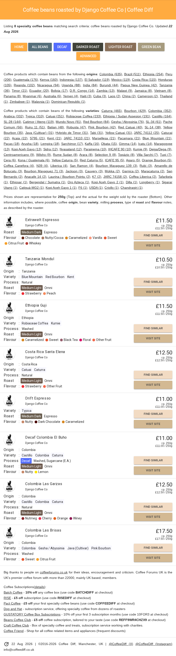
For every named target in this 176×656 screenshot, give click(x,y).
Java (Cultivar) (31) (39, 133)
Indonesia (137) (71, 79)
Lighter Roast (120, 47)
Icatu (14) (145, 144)
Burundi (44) (109, 85)
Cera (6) (10, 160)
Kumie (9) (140, 149)
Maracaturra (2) (153, 171)
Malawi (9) (124, 90)
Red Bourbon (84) (96, 122)
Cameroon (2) (148, 96)
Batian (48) (55, 127)
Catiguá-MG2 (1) (31, 187)
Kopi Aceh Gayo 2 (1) (107, 182)
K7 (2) (96, 176)
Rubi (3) (146, 165)
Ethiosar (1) (18, 182)
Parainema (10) (95, 149)
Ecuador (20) (39, 90)
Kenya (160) (49, 79)
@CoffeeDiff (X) (121, 644)
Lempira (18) (50, 144)
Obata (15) (109, 144)
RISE (7, 598)
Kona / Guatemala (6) (34, 160)
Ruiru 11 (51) (35, 127)
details (39, 587)
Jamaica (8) (143, 90)
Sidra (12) (50, 149)
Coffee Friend (14, 631)
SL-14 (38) (153, 127)
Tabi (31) (96, 133)
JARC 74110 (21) (77, 138)
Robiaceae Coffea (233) (83, 116)
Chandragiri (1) (132, 187)
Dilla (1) (131, 182)
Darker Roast (87, 47)
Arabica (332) (14, 116)
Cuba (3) (99, 96)
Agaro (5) (133, 160)
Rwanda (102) (24, 85)
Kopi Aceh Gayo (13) (26, 149)
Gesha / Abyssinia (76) (127, 122)
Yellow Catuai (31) (118, 133)
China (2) (129, 96)
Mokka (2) (112, 171)
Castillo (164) (161, 116)
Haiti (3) (85, 96)
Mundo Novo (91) (68, 122)
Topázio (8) (126, 155)
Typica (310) (34, 116)
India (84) (90, 85)
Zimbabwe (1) (20, 101)
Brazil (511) (132, 74)
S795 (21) (37, 138)
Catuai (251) (55, 116)
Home (19, 47)
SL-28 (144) (12, 122)
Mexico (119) (120, 79)
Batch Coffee (13, 592)
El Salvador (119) (97, 79)
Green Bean (151, 47)
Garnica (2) (130, 171)
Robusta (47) (76, 127)
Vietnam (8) (162, 90)
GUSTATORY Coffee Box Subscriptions (32, 614)
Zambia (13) (105, 90)
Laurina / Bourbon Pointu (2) (69, 176)
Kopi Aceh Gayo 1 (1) (61, 187)
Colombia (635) (110, 74)
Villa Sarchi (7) (147, 155)
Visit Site (153, 245)
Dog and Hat (13, 609)
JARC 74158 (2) (115, 176)
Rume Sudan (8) (65, 155)
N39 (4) (42, 165)
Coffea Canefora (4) (19, 165)
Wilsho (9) (43, 155)
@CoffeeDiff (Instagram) (153, 644)
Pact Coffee (12, 603)
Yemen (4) (70, 96)
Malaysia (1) (41, 101)
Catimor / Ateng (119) (38, 122)
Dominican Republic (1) (68, 101)
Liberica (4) (59, 165)
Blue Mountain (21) (157, 138)
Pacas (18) (11, 144)
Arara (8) (86, 155)
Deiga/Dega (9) (160, 149)
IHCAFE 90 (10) (119, 149)
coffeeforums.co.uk (54, 572)
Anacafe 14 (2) (35, 176)
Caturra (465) (112, 111)
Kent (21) (54, 138)
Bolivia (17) (59, 90)
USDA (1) (96, 187)
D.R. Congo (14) (82, 90)
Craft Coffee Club (16, 625)
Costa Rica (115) (144, 79)
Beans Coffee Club (17, 620)
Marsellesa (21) (103, 138)
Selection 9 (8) (105, 155)
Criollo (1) (111, 187)
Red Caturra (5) (91, 160)
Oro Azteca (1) (78, 182)
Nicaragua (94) (48, 85)
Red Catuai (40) (130, 127)
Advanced (88, 56)
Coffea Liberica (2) (142, 176)
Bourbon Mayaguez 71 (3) (43, 171)
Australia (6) (52, 96)
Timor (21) (19, 90)
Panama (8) (12, 96)
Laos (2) (114, 96)
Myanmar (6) (32, 96)
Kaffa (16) (92, 144)
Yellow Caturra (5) (65, 160)
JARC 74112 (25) (146, 133)
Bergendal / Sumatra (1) (47, 182)
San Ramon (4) (81, 165)
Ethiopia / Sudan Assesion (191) (126, 116)
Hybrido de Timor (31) (71, 133)
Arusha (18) (29, 144)
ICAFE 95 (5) (114, 160)
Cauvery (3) (94, 171)
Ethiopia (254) (153, 74)
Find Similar (153, 235)
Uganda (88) (71, 85)
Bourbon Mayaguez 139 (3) (116, 165)
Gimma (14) (127, 144)
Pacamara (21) (129, 138)
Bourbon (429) (135, 111)
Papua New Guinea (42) (139, 85)
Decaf (62, 47)
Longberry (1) (149, 182)
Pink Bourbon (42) (102, 127)
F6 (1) (82, 187)
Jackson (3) (74, 171)
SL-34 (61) (153, 122)
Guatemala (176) (25, 79)
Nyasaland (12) (71, 149)
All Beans (40, 47)
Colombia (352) (159, 111)
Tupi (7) (165, 155)
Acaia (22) (19, 138)
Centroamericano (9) (19, 155)
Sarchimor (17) (72, 144)
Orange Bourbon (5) (156, 160)
